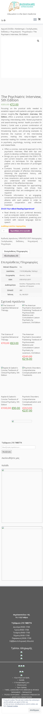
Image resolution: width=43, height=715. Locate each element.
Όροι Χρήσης (22, 687)
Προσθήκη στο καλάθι (20, 230)
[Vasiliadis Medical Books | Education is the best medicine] (21, 6)
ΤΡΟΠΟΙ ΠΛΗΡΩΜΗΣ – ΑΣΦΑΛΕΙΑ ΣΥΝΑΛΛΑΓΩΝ (22, 695)
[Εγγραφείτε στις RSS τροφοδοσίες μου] (2, 20)
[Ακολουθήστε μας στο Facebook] (5, 20)
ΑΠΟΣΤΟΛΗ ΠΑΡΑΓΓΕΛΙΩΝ (22, 697)
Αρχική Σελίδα (7, 29)
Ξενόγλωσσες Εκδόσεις (12, 241)
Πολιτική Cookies (12, 706)
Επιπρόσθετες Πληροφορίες (16, 251)
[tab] (16, 251)
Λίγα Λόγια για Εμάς (21, 678)
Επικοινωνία (21, 685)
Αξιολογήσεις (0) (11, 256)
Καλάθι (21, 680)
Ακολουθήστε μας (10, 457)
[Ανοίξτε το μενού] (35, 19)
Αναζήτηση (7, 452)
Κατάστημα (19, 29)
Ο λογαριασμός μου (21, 682)
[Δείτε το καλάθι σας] (39, 19)
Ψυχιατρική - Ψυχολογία (21, 31)
